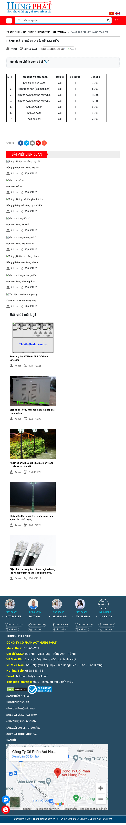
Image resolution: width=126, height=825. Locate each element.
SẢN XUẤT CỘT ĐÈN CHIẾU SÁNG (23, 728)
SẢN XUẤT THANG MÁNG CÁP (21, 734)
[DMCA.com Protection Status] (16, 689)
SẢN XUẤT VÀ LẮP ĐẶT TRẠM (21, 715)
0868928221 (108, 625)
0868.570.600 (61, 625)
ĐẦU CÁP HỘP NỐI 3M (17, 702)
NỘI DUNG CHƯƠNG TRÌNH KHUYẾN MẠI (44, 32)
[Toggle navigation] (9, 20)
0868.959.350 (85, 625)
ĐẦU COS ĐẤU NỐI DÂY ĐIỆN (20, 708)
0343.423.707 (38, 625)
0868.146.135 (15, 625)
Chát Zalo (13, 629)
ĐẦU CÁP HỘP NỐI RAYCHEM (21, 721)
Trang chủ (13, 32)
